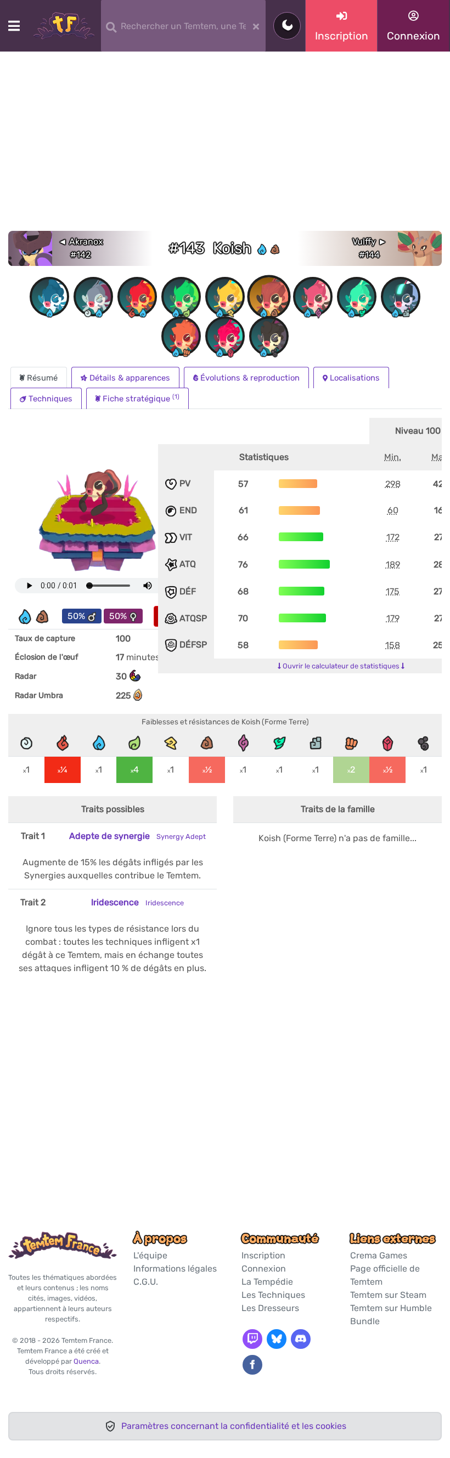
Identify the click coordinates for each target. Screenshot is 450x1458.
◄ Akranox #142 (80, 248)
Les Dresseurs (270, 1308)
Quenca (86, 1361)
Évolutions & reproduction (250, 378)
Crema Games (378, 1255)
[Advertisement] (225, 148)
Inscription (263, 1255)
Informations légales (175, 1268)
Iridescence (137, 902)
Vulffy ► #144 (369, 248)
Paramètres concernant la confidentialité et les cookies (233, 1426)
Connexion (263, 1268)
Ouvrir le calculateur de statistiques (341, 666)
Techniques (50, 399)
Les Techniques (273, 1295)
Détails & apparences (129, 378)
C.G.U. (145, 1282)
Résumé (42, 378)
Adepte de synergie (137, 836)
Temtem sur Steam (388, 1295)
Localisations (355, 378)
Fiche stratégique (141, 398)
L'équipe (150, 1255)
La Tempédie (267, 1282)
